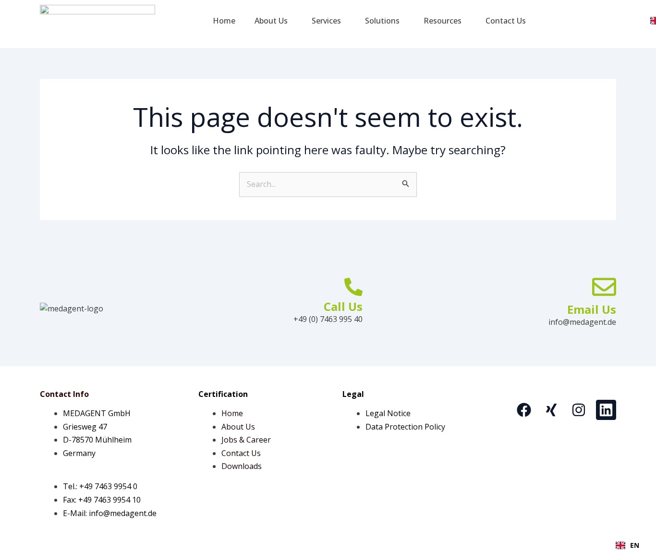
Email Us (591, 309)
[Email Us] (604, 287)
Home (224, 20)
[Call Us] (353, 287)
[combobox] (627, 545)
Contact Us (506, 20)
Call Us (343, 306)
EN (634, 545)
